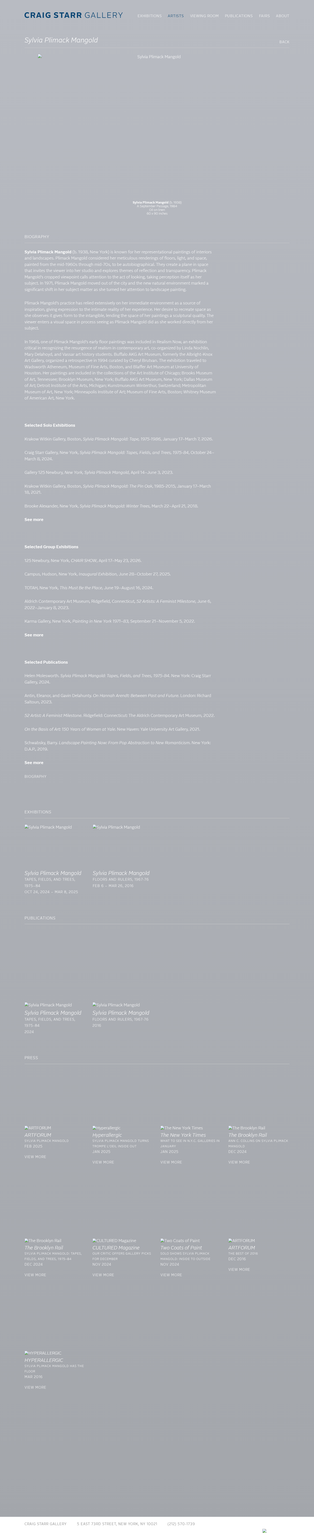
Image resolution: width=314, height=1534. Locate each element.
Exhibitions (150, 16)
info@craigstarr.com (227, 1524)
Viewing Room (204, 16)
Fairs (264, 16)
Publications (239, 16)
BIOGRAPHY (36, 777)
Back (284, 42)
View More (35, 1157)
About (282, 16)
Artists (176, 16)
